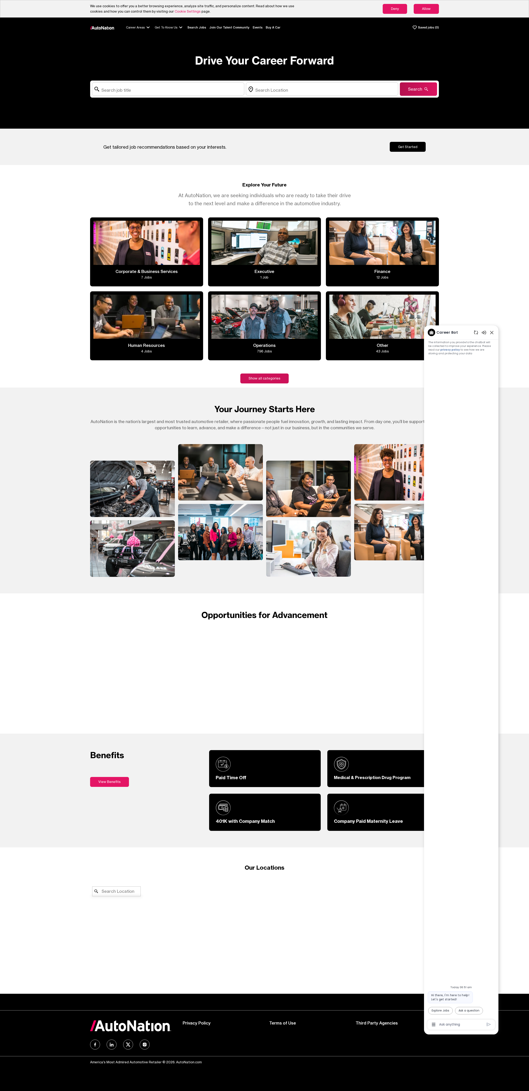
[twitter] (128, 1044)
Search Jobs (196, 27)
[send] (488, 1024)
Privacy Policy (197, 1023)
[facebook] (95, 1044)
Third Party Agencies (377, 1023)
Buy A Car (273, 27)
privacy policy (450, 349)
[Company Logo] (102, 27)
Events (257, 27)
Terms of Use (282, 1023)
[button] (264, 378)
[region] (461, 678)
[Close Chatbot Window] (491, 332)
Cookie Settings (188, 11)
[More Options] (433, 1024)
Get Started (407, 147)
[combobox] (168, 89)
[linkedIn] (112, 1044)
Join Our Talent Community (229, 27)
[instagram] (145, 1044)
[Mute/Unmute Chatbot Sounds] (484, 332)
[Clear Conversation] (476, 332)
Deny (395, 9)
